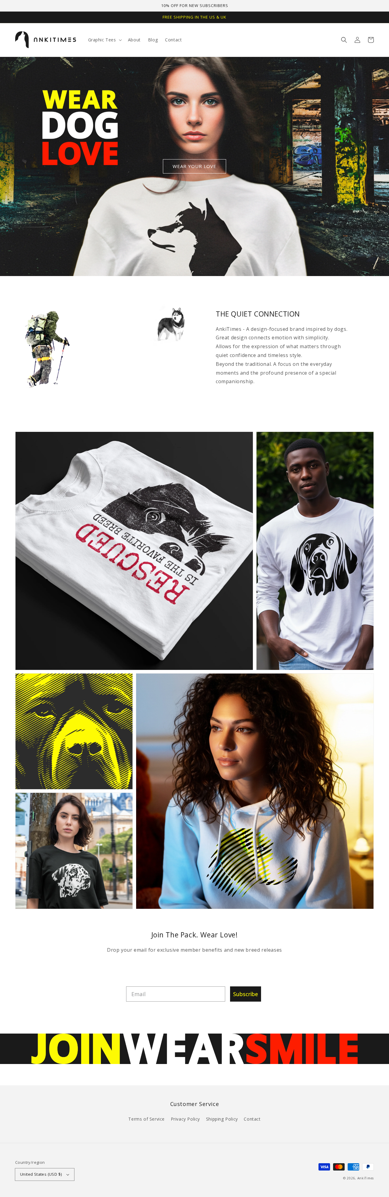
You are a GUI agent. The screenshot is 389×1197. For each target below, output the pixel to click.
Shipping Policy (222, 1119)
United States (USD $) (41, 1174)
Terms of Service (146, 1119)
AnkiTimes (365, 1178)
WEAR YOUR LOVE (194, 166)
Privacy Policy (185, 1119)
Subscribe (245, 994)
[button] (344, 40)
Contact (252, 1119)
